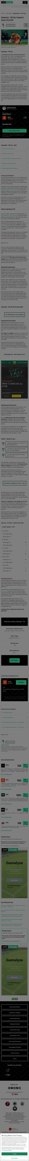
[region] (14, 1147)
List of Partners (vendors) (7, 1150)
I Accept (14, 1153)
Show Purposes (14, 1158)
